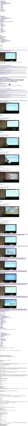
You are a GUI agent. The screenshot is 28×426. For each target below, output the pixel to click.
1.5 (8, 117)
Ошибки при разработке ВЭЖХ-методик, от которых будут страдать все (9, 70)
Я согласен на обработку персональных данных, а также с (13, 422)
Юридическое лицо (4, 413)
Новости (2, 7)
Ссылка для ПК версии (2, 403)
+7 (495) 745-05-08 (6, 355)
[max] (1, 353)
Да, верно (1, 37)
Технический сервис (3, 25)
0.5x (1, 117)
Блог (1, 8)
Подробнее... (4, 247)
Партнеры (2, 9)
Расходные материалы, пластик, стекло (5, 2)
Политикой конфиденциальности (7, 363)
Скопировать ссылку (2, 118)
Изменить (3, 37)
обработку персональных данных (7, 390)
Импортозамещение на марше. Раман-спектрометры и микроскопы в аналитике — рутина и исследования (13, 67)
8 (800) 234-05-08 (2, 355)
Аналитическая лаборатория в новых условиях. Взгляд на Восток (8, 66)
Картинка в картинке (2, 119)
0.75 (2, 117)
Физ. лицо (1, 413)
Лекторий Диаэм (4, 83)
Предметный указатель (3, 41)
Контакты (2, 11)
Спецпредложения (3, 1)
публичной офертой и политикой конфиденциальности (20, 422)
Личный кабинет (1, 20)
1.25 (7, 117)
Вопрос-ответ (1, 327)
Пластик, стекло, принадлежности (5, 316)
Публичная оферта (2, 356)
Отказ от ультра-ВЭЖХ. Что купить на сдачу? (6, 92)
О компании (2, 22)
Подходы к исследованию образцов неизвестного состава (7, 73)
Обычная (5, 117)
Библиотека (2, 4)
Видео (1, 344)
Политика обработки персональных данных (9, 356)
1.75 (10, 117)
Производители (2, 29)
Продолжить (1, 408)
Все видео (1, 83)
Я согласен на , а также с (9, 390)
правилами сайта (16, 390)
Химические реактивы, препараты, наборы (6, 3)
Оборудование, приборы (3, 17)
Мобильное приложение (3, 322)
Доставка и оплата (3, 31)
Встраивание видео (7, 118)
